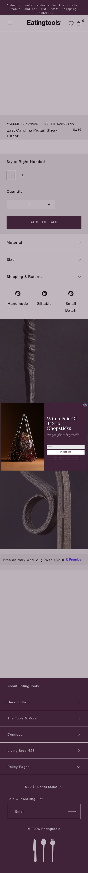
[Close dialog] (85, 404)
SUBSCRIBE (65, 452)
